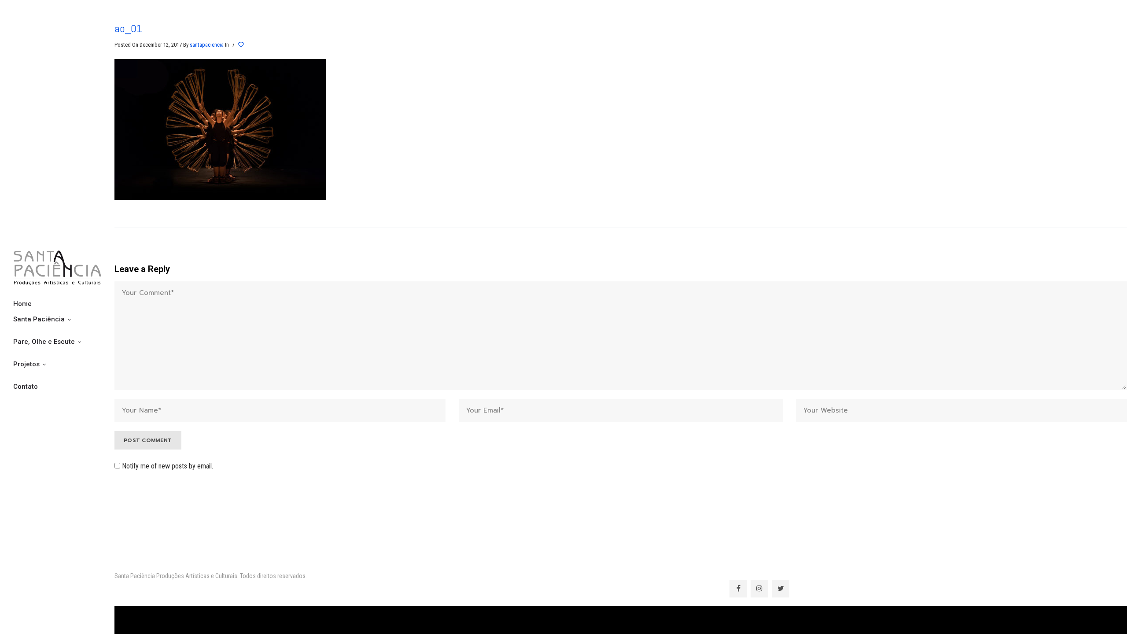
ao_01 (128, 28)
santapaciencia (207, 44)
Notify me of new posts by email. (167, 466)
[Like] (241, 45)
